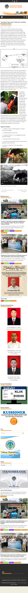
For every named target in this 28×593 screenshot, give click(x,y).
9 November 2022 (5, 297)
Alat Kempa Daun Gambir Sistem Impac (7, 190)
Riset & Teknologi (13, 186)
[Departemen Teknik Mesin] (2, 16)
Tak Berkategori (4, 232)
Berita (3, 186)
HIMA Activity (6, 186)
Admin (10, 26)
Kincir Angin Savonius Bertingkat (22, 190)
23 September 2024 (5, 219)
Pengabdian (12, 230)
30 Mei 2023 (4, 253)
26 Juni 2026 (3, 488)
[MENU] (27, 17)
